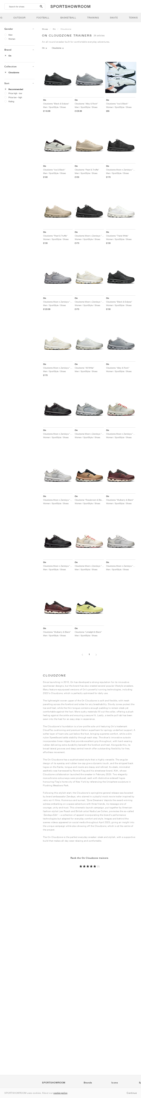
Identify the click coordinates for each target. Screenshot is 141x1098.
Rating (11, 101)
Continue (132, 1093)
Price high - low (15, 93)
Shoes (45, 29)
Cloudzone (13, 72)
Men (10, 35)
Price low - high (15, 97)
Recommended (15, 89)
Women (11, 39)
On (9, 55)
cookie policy (60, 1093)
